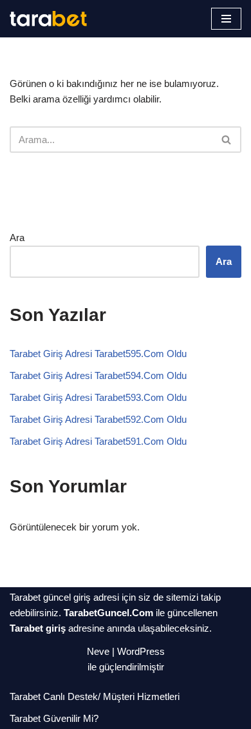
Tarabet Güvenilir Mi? (54, 718)
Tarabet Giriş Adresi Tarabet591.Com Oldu (98, 441)
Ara (17, 237)
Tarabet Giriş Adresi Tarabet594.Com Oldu (98, 375)
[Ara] (226, 139)
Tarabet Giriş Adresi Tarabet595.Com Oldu (98, 353)
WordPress (141, 651)
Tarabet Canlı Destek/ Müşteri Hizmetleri (95, 696)
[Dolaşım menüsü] (226, 19)
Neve (98, 651)
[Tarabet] (48, 18)
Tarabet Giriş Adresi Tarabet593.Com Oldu (98, 397)
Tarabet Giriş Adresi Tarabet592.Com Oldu (98, 419)
